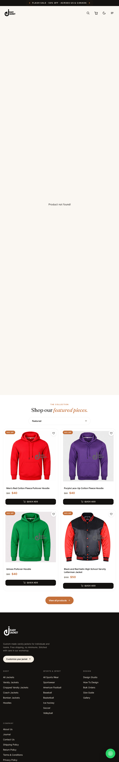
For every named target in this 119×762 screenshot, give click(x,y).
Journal (7, 734)
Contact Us (8, 739)
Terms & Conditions (13, 754)
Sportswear (49, 682)
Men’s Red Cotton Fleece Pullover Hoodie (27, 488)
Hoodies (7, 702)
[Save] (53, 433)
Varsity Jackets (11, 682)
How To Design (90, 682)
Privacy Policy (10, 760)
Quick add (32, 501)
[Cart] (96, 13)
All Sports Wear (51, 677)
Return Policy (9, 749)
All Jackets (8, 677)
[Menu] (112, 13)
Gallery (86, 697)
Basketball (48, 697)
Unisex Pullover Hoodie (18, 569)
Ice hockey (48, 702)
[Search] (88, 13)
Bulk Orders (89, 687)
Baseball (47, 692)
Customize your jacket (16, 659)
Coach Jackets (10, 692)
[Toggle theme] (104, 13)
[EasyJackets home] (10, 13)
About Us (7, 729)
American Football (52, 687)
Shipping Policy (11, 744)
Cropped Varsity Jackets (15, 687)
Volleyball (48, 713)
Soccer (46, 708)
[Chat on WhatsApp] (110, 753)
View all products (58, 600)
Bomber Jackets (11, 697)
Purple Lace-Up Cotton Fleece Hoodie (84, 488)
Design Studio (90, 677)
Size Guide (88, 692)
